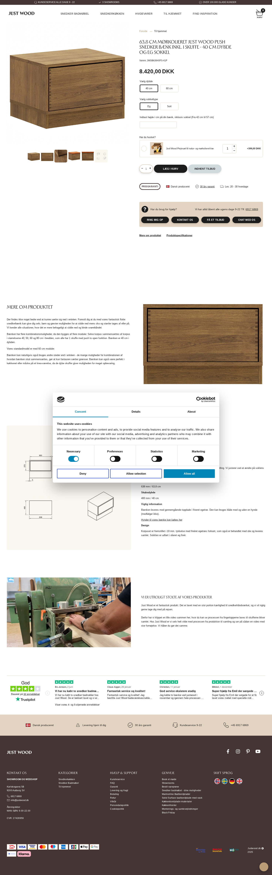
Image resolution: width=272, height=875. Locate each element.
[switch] (115, 459)
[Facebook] (228, 753)
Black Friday (168, 812)
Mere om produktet (150, 235)
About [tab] (191, 411)
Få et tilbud (215, 220)
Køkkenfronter (169, 805)
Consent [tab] (80, 411)
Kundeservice (117, 779)
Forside (143, 31)
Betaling (114, 794)
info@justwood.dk (20, 800)
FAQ (112, 783)
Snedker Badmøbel (68, 783)
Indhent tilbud (204, 168)
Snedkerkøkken (112, 13)
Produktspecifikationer (179, 235)
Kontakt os (185, 220)
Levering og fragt (119, 790)
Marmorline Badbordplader (176, 794)
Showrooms (168, 783)
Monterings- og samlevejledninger (180, 809)
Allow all (189, 473)
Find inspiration (205, 13)
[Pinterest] (248, 753)
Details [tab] (136, 411)
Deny (83, 473)
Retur (113, 798)
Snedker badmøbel (75, 13)
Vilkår (113, 801)
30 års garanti (143, 725)
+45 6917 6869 (165, 2)
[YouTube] (258, 753)
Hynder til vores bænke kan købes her (161, 519)
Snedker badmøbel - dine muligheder (181, 790)
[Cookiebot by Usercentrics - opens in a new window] (199, 399)
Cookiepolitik (117, 809)
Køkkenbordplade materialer (177, 801)
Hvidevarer (143, 13)
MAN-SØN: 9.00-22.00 (19, 810)
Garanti (114, 786)
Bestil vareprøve (170, 786)
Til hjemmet (173, 13)
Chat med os (246, 220)
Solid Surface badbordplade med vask (182, 798)
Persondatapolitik (119, 805)
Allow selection (136, 473)
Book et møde (169, 779)
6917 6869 (252, 209)
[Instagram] (238, 753)
